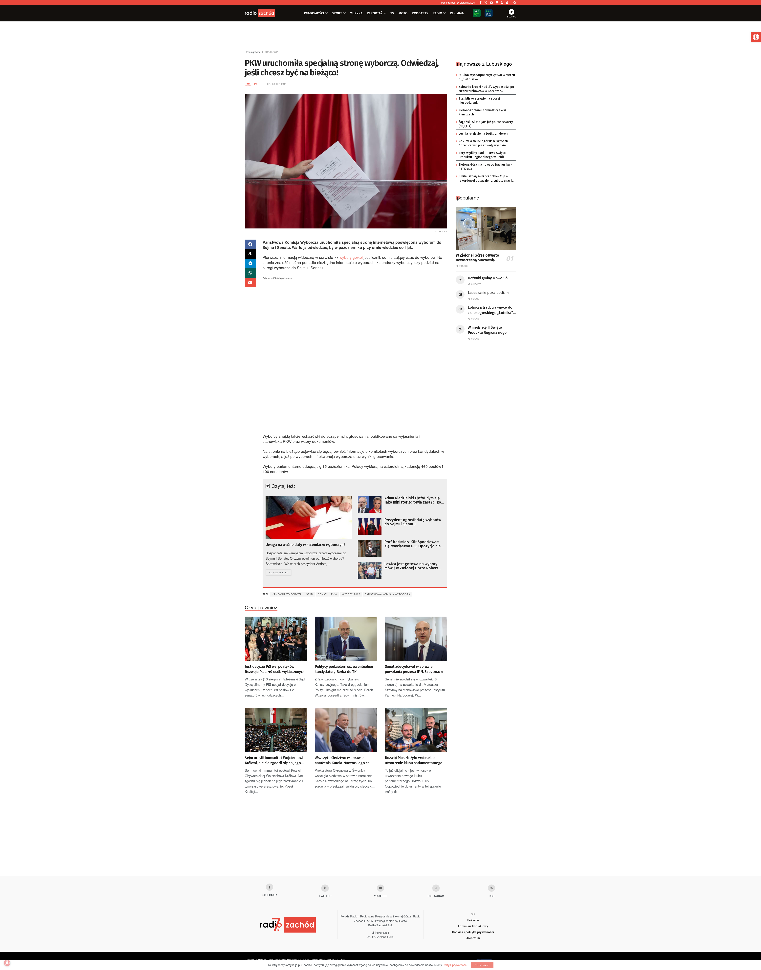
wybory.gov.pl (351, 257)
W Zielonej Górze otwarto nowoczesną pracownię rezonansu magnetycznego (477, 258)
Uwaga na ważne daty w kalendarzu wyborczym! (305, 544)
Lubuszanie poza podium (488, 292)
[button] (756, 37)
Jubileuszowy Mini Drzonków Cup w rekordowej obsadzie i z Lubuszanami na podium (485, 179)
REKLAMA (457, 13)
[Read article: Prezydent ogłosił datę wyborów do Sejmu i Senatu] (369, 526)
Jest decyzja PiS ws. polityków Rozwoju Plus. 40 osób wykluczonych (274, 669)
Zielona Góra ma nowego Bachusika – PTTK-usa (485, 167)
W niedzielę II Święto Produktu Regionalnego (487, 330)
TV (392, 13)
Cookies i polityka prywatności (473, 932)
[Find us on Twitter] (485, 2)
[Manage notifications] (7, 963)
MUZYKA (356, 13)
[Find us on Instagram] (497, 2)
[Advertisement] (380, 36)
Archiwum (473, 938)
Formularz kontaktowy (473, 926)
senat (322, 594)
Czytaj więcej (280, 572)
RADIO (437, 13)
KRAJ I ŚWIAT (272, 52)
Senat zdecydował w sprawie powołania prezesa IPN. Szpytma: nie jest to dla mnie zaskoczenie (415, 669)
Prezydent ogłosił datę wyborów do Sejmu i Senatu (412, 522)
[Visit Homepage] (264, 13)
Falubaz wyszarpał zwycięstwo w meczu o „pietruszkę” (487, 77)
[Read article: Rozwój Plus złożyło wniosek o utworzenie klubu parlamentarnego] (416, 730)
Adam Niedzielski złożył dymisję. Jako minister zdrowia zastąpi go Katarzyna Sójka (412, 500)
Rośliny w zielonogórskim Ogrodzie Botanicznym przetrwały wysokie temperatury (484, 143)
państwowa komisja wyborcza (387, 594)
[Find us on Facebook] (481, 2)
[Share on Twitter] (250, 254)
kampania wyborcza (287, 594)
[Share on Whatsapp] (250, 273)
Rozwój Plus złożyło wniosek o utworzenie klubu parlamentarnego (413, 760)
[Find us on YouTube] (491, 2)
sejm (309, 594)
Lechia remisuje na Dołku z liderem (483, 133)
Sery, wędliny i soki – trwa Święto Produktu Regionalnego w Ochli (482, 155)
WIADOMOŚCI (314, 13)
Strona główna (253, 52)
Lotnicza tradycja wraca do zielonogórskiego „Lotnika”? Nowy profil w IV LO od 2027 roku (491, 310)
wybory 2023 (351, 594)
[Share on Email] (250, 282)
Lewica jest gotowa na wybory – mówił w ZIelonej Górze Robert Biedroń (412, 566)
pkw (334, 594)
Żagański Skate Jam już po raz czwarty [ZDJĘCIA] (486, 124)
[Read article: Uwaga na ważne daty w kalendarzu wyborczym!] (309, 517)
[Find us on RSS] (502, 2)
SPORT (337, 13)
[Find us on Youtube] (380, 888)
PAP (256, 84)
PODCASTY (420, 13)
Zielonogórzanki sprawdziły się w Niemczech (482, 112)
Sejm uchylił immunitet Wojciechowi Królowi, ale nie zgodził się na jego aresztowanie (274, 760)
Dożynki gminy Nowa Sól (488, 278)
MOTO (403, 13)
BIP (473, 914)
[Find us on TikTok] (507, 2)
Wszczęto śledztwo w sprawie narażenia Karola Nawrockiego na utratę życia (342, 760)
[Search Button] (514, 2)
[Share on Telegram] (250, 263)
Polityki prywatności (455, 965)
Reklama (473, 920)
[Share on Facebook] (250, 244)
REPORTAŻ (374, 13)
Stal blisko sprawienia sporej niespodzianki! (479, 101)
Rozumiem (482, 965)
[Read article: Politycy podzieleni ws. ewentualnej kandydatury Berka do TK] (346, 639)
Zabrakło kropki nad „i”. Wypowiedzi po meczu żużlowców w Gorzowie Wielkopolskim (486, 89)
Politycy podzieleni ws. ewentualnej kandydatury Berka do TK (344, 669)
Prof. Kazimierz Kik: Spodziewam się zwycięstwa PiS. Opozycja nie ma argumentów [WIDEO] (412, 544)
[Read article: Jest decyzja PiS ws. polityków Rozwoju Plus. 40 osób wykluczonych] (276, 639)
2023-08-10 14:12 (276, 84)
